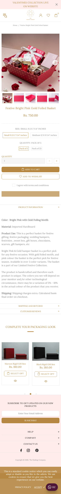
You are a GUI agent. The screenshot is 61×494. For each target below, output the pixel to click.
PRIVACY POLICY (23, 487)
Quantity (7, 156)
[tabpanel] (15, 366)
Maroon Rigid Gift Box (15, 363)
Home (15, 25)
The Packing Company (30, 15)
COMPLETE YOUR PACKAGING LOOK (31, 327)
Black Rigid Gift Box (45, 364)
